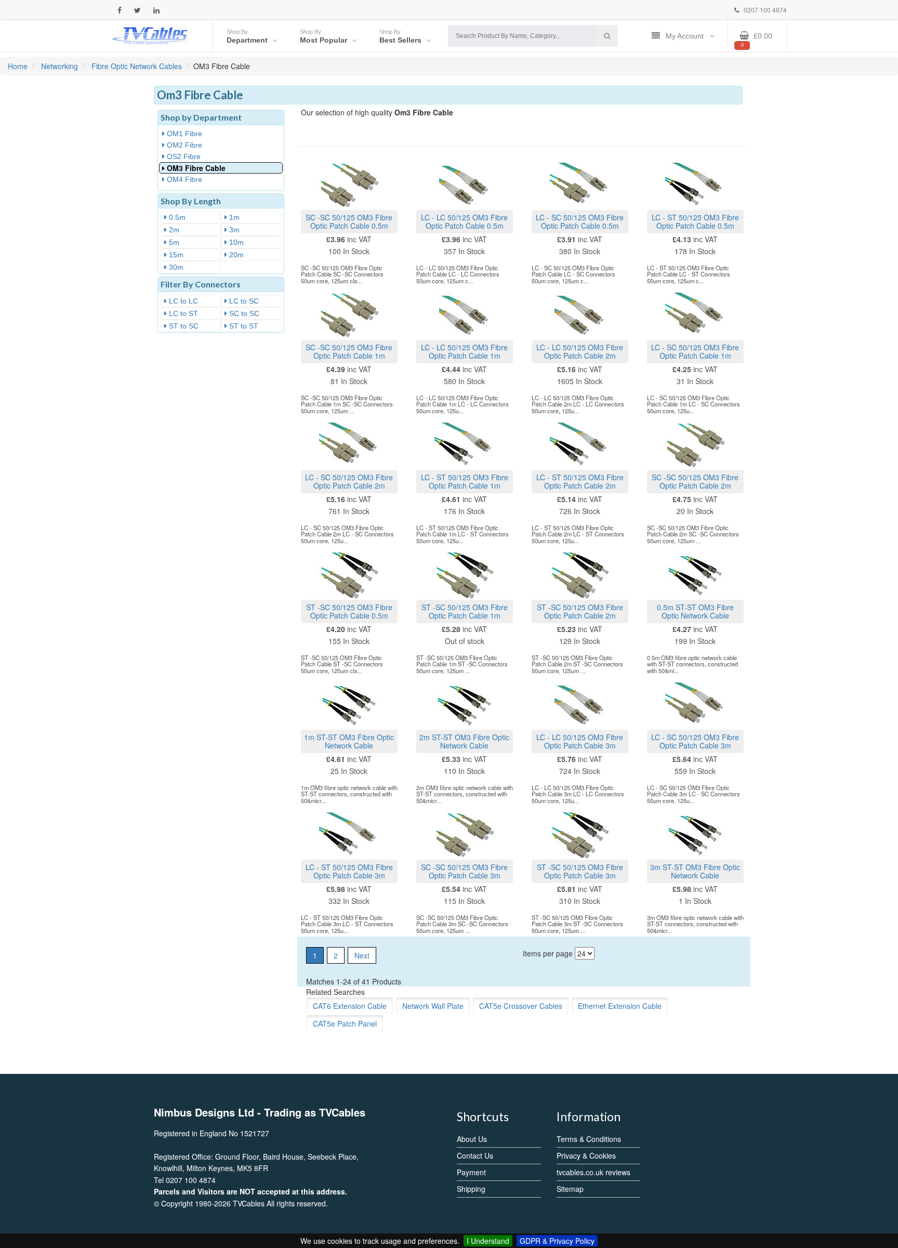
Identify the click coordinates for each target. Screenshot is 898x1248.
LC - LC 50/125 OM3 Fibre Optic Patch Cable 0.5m (464, 221)
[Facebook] (119, 10)
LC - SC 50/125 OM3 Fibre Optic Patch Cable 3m (695, 741)
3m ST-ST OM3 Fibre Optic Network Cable (695, 871)
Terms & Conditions (589, 1139)
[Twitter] (137, 10)
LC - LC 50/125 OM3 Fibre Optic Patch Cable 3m (579, 741)
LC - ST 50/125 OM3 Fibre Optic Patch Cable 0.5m (695, 221)
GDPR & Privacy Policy (557, 1241)
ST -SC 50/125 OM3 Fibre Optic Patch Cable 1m (464, 611)
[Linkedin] (156, 10)
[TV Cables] (150, 35)
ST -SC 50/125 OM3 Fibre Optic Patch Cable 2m (580, 611)
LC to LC (182, 301)
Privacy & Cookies (586, 1155)
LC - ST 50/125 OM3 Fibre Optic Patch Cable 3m (349, 871)
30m (175, 267)
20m (235, 255)
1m (233, 217)
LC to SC (243, 301)
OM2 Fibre (183, 145)
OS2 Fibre (183, 156)
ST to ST (242, 326)
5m (173, 242)
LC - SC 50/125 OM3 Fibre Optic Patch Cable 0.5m (580, 221)
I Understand (488, 1241)
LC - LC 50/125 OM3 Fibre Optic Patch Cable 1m (464, 351)
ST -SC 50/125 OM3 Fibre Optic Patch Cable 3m (580, 871)
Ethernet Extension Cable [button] (620, 1006)
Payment (471, 1172)
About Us (472, 1139)
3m (233, 230)
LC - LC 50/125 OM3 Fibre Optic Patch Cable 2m (579, 351)
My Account (686, 36)
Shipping (471, 1189)
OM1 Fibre (183, 133)
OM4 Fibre (183, 179)
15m (175, 255)
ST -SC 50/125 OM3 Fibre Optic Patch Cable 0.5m (349, 611)
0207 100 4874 (764, 9)
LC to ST (182, 313)
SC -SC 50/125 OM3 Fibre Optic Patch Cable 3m (464, 871)
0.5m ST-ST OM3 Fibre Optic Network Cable (695, 611)
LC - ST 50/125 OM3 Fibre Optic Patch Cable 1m (464, 481)
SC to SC (243, 313)
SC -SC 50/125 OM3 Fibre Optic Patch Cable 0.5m (349, 221)
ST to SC (183, 326)
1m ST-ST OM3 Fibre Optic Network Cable (349, 741)
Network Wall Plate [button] (433, 1006)
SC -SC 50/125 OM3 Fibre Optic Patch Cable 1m (349, 351)
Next (361, 955)
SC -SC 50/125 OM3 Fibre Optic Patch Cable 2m (695, 481)
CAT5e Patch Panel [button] (345, 1023)
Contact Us (475, 1155)
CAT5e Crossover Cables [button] (520, 1006)
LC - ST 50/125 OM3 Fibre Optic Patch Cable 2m (580, 481)
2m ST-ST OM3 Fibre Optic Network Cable (464, 741)
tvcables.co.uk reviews (593, 1172)
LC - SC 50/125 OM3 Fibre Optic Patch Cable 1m (695, 351)
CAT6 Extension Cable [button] (350, 1006)
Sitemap (570, 1189)
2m (173, 230)
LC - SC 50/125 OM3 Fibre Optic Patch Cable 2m (349, 481)
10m (235, 242)
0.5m (176, 217)
